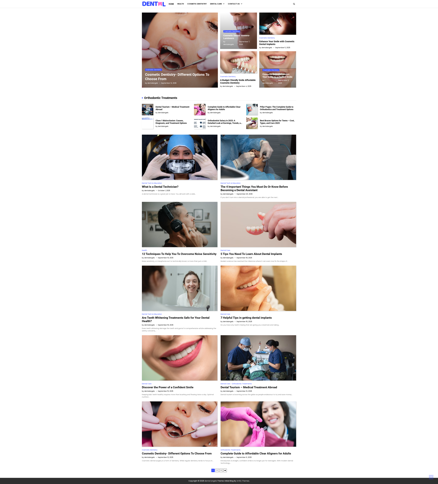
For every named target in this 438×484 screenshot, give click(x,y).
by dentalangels (151, 83)
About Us (232, 9)
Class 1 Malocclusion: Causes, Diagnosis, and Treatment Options (171, 121)
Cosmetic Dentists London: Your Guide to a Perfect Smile (277, 75)
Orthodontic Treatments (220, 13)
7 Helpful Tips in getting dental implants (246, 317)
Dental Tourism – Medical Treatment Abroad (172, 108)
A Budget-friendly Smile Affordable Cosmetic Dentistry (238, 81)
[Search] (294, 4)
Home (171, 4)
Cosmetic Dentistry (197, 4)
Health (180, 4)
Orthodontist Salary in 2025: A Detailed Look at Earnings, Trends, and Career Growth (225, 121)
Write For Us (233, 13)
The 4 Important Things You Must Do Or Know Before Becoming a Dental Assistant (254, 188)
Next (225, 470)
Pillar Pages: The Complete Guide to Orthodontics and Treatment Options (276, 108)
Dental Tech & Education (220, 9)
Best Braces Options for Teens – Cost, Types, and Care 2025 (277, 121)
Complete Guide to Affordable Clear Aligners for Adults (224, 108)
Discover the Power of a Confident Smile (167, 387)
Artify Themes (243, 481)
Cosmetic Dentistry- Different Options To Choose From (177, 453)
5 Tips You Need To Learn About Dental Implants (251, 254)
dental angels (211, 481)
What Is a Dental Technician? (160, 186)
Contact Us (234, 4)
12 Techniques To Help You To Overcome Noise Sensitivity (179, 254)
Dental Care (216, 4)
